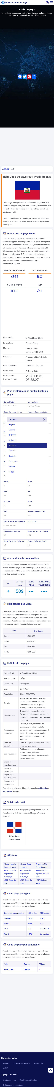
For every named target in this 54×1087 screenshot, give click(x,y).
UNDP (30, 918)
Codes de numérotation (14, 913)
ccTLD (5, 1068)
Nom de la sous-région (38, 412)
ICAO (30, 934)
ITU (5, 511)
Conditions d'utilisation (28, 1080)
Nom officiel (9, 402)
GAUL (42, 918)
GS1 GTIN (32, 521)
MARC (6, 481)
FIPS (30, 481)
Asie (6, 964)
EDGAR (7, 501)
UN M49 (7, 918)
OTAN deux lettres (12, 531)
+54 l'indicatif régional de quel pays (25, 873)
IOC (29, 491)
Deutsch (12, 456)
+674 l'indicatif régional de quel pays (10, 873)
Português (13, 461)
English (12, 425)
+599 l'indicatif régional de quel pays (42, 873)
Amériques (8, 969)
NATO (6, 934)
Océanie (26, 969)
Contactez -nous (9, 1080)
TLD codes (44, 913)
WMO (6, 491)
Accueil (6, 1063)
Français (12, 445)
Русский (12, 451)
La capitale (33, 402)
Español (12, 430)
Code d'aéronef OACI (37, 541)
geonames (7, 791)
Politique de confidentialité (13, 1085)
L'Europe (26, 964)
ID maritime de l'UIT (36, 511)
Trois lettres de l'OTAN (38, 531)
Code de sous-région (13, 412)
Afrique (42, 964)
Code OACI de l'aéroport (14, 541)
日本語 (11, 472)
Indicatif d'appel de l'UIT (14, 521)
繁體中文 (12, 435)
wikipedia (42, 788)
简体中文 (12, 440)
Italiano (12, 466)
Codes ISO (38, 1063)
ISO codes (32, 913)
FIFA (30, 501)
